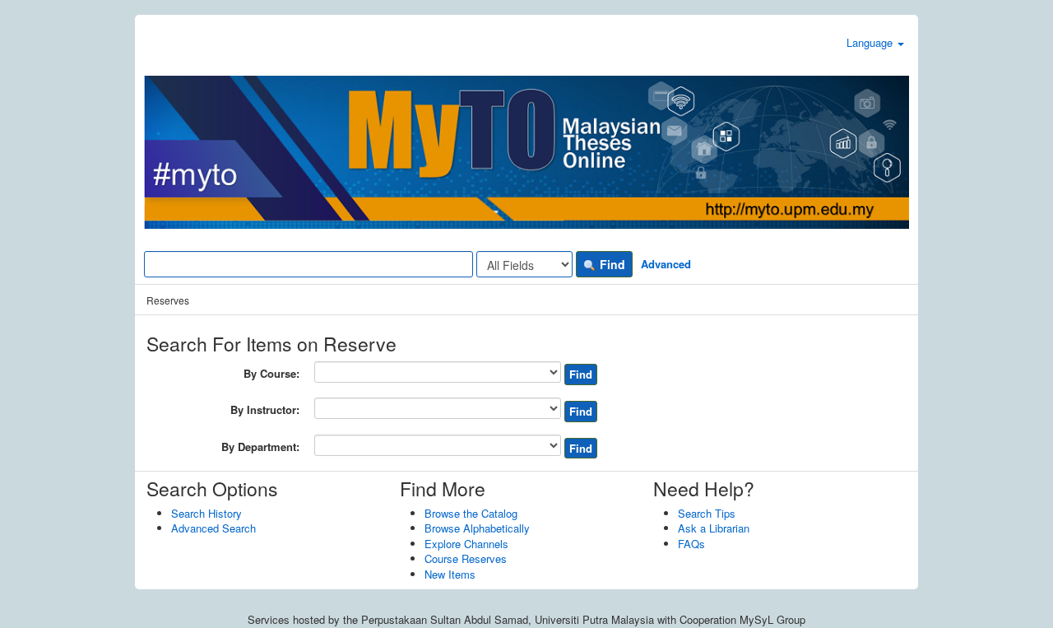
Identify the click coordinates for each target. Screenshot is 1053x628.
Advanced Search (213, 528)
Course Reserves (465, 558)
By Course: (271, 373)
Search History (206, 513)
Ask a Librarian (713, 528)
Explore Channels (466, 543)
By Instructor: (264, 409)
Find (610, 264)
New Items (449, 574)
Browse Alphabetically (477, 528)
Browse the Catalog (470, 513)
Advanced (666, 264)
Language (871, 42)
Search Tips (706, 513)
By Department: (260, 447)
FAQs (691, 543)
